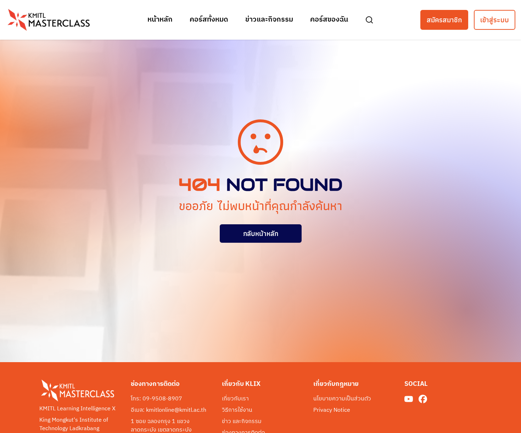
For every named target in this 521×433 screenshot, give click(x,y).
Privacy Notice (331, 410)
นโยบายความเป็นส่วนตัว (342, 399)
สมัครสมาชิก (444, 20)
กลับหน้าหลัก (260, 233)
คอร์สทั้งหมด (209, 20)
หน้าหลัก (160, 20)
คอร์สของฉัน (329, 20)
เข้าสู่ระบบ (494, 20)
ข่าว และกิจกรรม (242, 421)
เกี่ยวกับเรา (235, 399)
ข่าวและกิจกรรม (269, 20)
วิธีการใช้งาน (237, 410)
